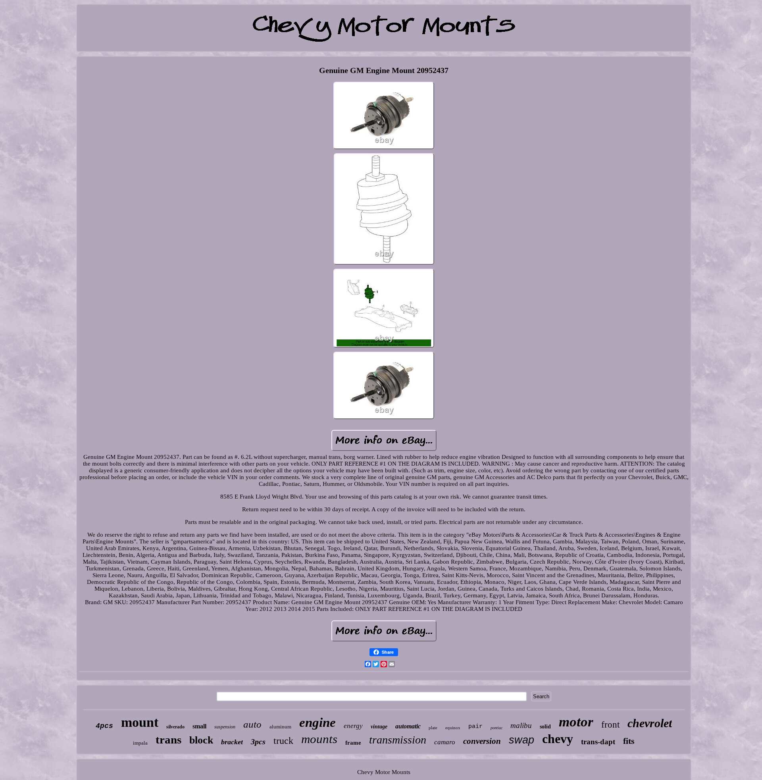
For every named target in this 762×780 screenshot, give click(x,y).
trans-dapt (598, 742)
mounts (319, 739)
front (610, 725)
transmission (397, 740)
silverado (175, 727)
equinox (452, 727)
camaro (444, 742)
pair (475, 726)
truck (283, 741)
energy (353, 726)
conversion (482, 741)
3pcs (258, 741)
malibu (521, 725)
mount (139, 722)
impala (140, 743)
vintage (379, 727)
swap (521, 740)
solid (545, 727)
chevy (557, 739)
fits (629, 741)
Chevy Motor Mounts (383, 772)
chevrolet (649, 723)
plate (433, 727)
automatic (408, 726)
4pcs (104, 726)
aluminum (280, 727)
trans (168, 739)
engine (317, 722)
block (201, 740)
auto (252, 724)
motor (576, 722)
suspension (224, 727)
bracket (232, 742)
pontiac (496, 728)
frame (353, 743)
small (199, 726)
